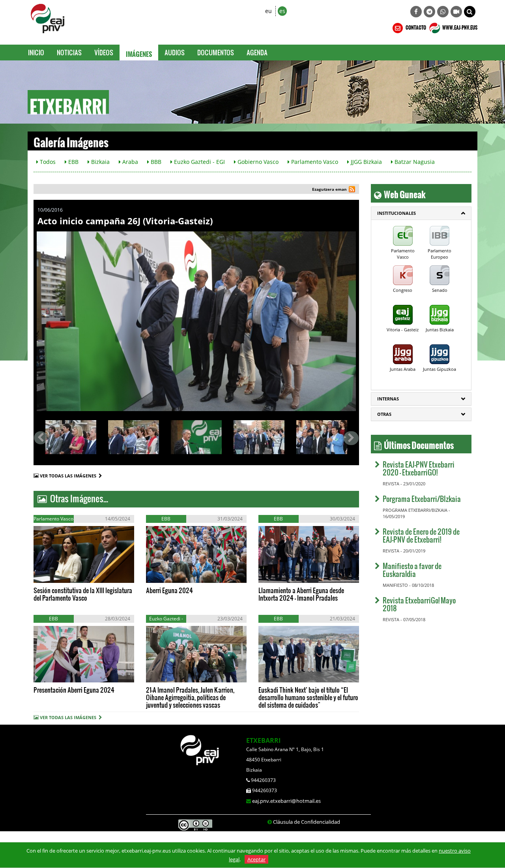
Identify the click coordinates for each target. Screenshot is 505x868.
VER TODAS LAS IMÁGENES (69, 476)
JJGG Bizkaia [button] (365, 161)
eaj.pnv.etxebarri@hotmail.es (286, 800)
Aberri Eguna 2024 (169, 590)
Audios (175, 52)
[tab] (421, 213)
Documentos (215, 52)
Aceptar (256, 859)
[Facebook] (416, 11)
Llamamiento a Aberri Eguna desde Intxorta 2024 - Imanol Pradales (301, 594)
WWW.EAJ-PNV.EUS (459, 26)
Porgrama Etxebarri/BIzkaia (422, 498)
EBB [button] (73, 161)
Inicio (36, 52)
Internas (388, 399)
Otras (384, 414)
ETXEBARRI (263, 740)
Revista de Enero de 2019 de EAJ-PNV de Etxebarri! (421, 535)
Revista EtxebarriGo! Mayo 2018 (419, 604)
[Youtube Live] (456, 11)
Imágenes (139, 52)
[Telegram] (429, 11)
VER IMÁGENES (69, 574)
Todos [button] (47, 161)
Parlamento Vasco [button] (314, 161)
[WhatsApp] (443, 11)
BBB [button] (155, 161)
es (282, 11)
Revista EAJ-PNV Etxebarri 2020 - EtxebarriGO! (418, 468)
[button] (469, 11)
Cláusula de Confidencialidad (306, 821)
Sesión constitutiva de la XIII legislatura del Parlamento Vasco (83, 594)
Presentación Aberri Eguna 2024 (74, 689)
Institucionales (396, 213)
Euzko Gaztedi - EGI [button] (198, 161)
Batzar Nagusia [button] (414, 161)
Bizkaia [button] (100, 161)
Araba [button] (129, 161)
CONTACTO (415, 26)
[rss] (352, 190)
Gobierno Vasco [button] (257, 161)
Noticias (69, 52)
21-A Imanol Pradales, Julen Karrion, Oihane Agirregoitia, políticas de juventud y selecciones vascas (190, 697)
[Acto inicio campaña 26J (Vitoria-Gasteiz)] (196, 321)
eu (268, 11)
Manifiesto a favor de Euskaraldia (412, 569)
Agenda (257, 52)
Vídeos (103, 52)
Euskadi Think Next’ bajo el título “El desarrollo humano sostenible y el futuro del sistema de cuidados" (308, 697)
